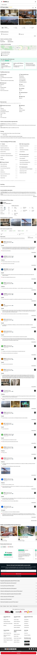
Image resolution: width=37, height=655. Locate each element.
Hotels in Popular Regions (8, 638)
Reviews (5, 625)
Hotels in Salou (16, 619)
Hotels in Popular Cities (7, 633)
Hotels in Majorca (16, 640)
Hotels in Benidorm (17, 621)
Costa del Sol (26, 619)
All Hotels (5, 641)
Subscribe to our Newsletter (8, 623)
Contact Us (26, 633)
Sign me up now (18, 573)
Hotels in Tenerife (17, 634)
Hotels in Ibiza (16, 636)
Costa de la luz (26, 627)
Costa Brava (26, 623)
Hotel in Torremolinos (17, 625)
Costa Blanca (26, 621)
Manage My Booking (7, 621)
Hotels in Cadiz (16, 623)
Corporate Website (27, 635)
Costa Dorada (26, 625)
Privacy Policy (19, 575)
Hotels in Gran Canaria (17, 638)
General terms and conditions (5, 651)
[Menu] (1, 1)
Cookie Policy (19, 651)
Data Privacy (14, 651)
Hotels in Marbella (17, 627)
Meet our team (6, 619)
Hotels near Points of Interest (7, 636)
